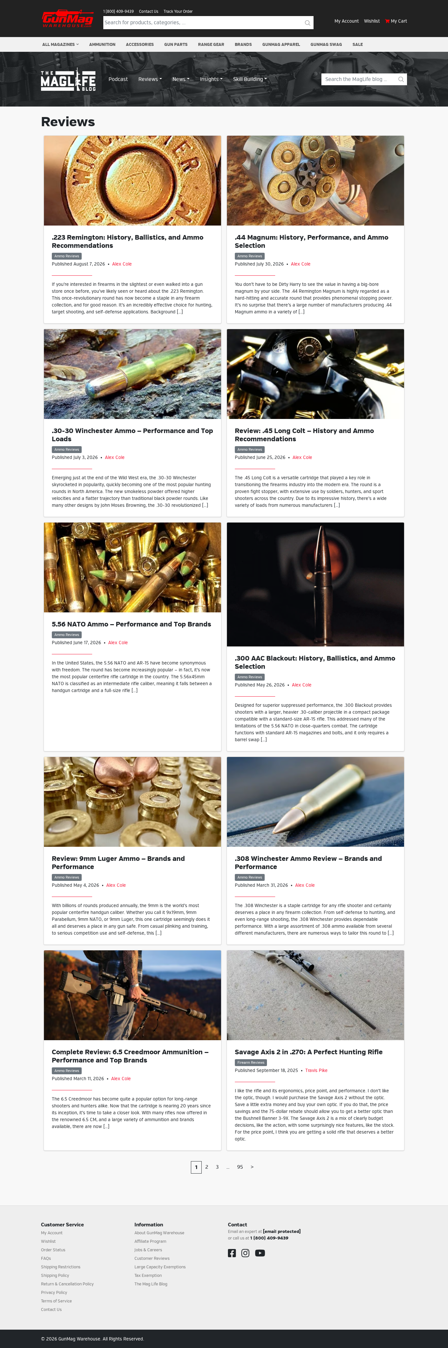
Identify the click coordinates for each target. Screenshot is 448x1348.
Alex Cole (122, 264)
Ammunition (102, 44)
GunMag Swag (326, 44)
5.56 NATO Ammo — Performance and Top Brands (131, 624)
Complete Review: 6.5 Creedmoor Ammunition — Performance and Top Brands (130, 1056)
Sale (358, 44)
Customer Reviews (152, 1258)
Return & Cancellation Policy (67, 1284)
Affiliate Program (150, 1241)
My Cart (399, 21)
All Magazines (58, 44)
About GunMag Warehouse (159, 1233)
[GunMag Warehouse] (68, 18)
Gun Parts (176, 44)
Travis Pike (316, 1070)
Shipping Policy (55, 1275)
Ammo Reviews (66, 256)
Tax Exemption (148, 1275)
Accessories (140, 44)
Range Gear (211, 44)
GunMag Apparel (281, 44)
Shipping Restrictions (60, 1267)
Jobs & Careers (148, 1250)
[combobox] (202, 22)
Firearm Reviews (250, 1063)
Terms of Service (56, 1301)
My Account (347, 21)
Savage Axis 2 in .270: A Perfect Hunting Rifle (309, 1052)
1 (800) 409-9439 (118, 11)
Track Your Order (178, 11)
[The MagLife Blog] (68, 79)
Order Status (53, 1250)
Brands (243, 44)
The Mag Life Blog (150, 1284)
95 (240, 1167)
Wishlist (372, 21)
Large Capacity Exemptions (160, 1267)
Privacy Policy (54, 1292)
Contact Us (148, 11)
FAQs (46, 1258)
